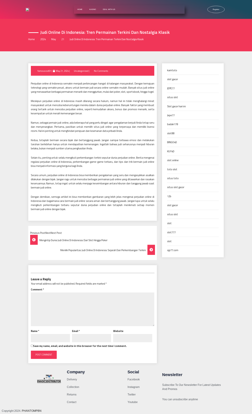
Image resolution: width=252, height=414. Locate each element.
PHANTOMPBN (31, 410)
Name (35, 331)
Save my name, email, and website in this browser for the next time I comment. (80, 346)
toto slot (172, 169)
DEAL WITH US (109, 9)
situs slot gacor (175, 187)
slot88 (170, 133)
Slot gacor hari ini (176, 106)
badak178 (172, 124)
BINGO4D (172, 142)
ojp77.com (172, 250)
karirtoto (172, 70)
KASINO (92, 9)
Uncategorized (81, 71)
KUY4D (170, 151)
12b (169, 196)
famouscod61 (44, 71)
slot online (173, 160)
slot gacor (172, 79)
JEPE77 (171, 88)
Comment (37, 289)
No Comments (101, 71)
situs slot (172, 97)
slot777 (171, 232)
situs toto (173, 178)
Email (76, 331)
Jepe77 (171, 115)
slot (169, 223)
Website (118, 331)
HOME (79, 9)
